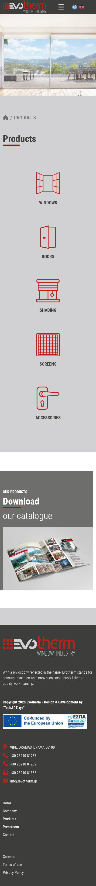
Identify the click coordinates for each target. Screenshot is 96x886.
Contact (8, 835)
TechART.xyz (13, 708)
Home (7, 803)
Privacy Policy (13, 872)
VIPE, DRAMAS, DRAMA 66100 (32, 747)
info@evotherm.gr (23, 781)
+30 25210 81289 (23, 764)
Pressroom (11, 827)
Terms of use (12, 864)
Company (10, 811)
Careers (8, 857)
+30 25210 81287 (23, 756)
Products (25, 118)
